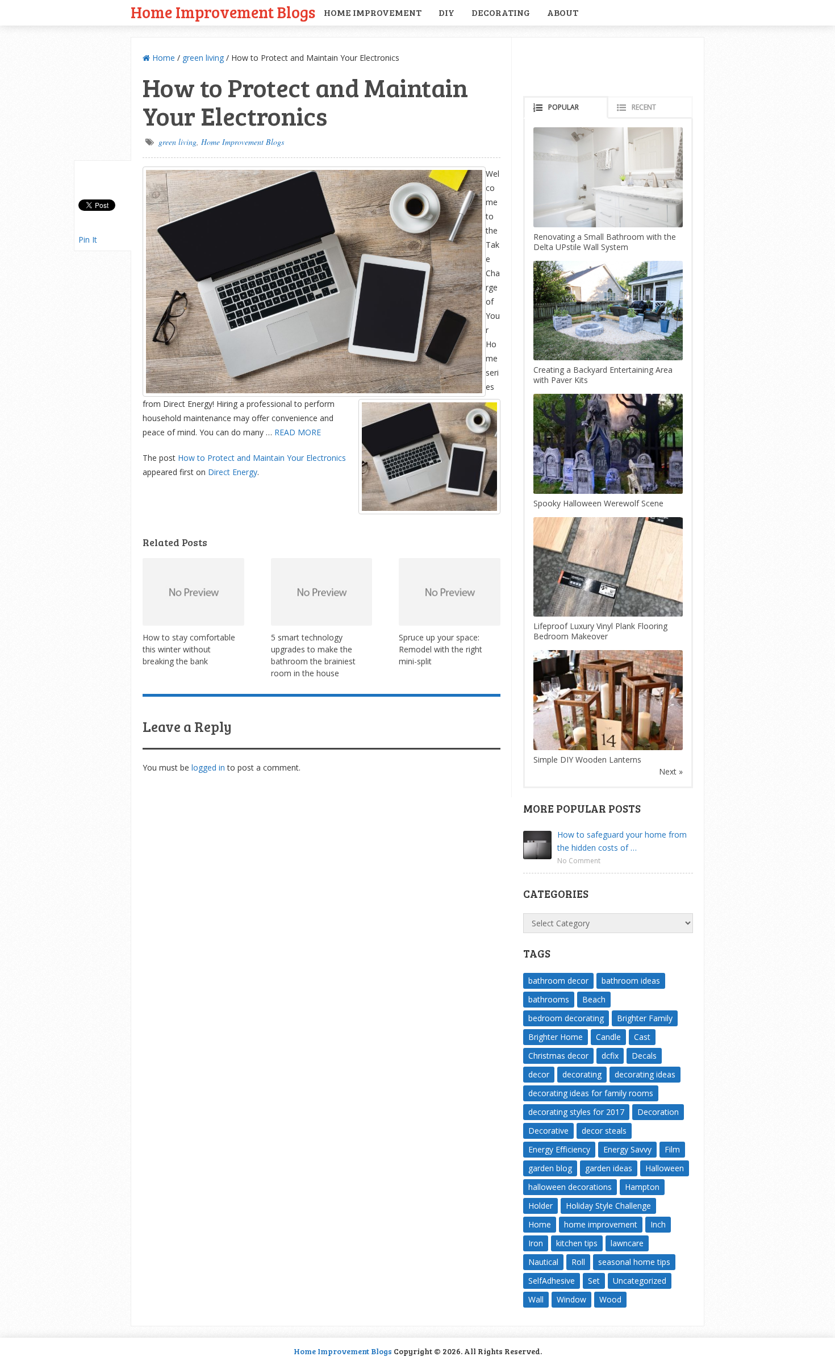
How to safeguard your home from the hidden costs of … (622, 841)
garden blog (550, 1168)
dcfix (610, 1055)
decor (538, 1074)
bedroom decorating (566, 1018)
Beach (594, 999)
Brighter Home (555, 1036)
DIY (446, 12)
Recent (644, 107)
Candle (608, 1036)
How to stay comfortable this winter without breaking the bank (189, 649)
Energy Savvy (627, 1149)
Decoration (658, 1111)
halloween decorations (570, 1186)
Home (162, 57)
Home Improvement (372, 12)
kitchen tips (577, 1243)
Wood (610, 1299)
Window (571, 1299)
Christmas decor (558, 1055)
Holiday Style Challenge (608, 1205)
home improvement (600, 1224)
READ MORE (297, 432)
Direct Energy (232, 472)
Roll (578, 1261)
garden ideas (608, 1168)
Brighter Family (645, 1018)
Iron (535, 1243)
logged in (208, 767)
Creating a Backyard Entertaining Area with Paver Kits (603, 374)
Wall (536, 1299)
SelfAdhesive (551, 1280)
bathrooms (548, 999)
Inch (658, 1224)
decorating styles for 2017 (576, 1111)
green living (203, 57)
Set (594, 1280)
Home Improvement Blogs (223, 11)
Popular (563, 107)
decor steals (604, 1130)
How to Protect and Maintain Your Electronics (262, 457)
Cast (642, 1036)
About (562, 12)
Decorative (548, 1130)
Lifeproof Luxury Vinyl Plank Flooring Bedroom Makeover (600, 631)
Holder (540, 1205)
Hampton (642, 1186)
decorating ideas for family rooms (590, 1093)
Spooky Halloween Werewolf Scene (598, 503)
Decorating (500, 12)
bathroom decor (558, 980)
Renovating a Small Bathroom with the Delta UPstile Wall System (604, 241)
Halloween (664, 1168)
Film (672, 1149)
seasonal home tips (634, 1261)
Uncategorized (639, 1280)
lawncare (627, 1243)
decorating (582, 1074)
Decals (644, 1055)
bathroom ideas (631, 980)
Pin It (87, 239)
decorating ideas (645, 1074)
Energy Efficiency (559, 1149)
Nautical (543, 1261)
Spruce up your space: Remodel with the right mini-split (440, 649)
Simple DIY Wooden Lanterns (587, 759)
